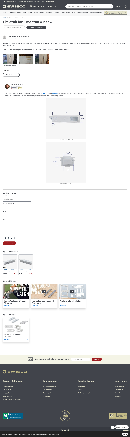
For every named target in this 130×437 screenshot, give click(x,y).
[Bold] (5, 238)
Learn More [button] (56, 434)
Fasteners (49, 12)
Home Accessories (82, 12)
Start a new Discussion (36, 27)
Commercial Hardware (15, 12)
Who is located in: (8, 203)
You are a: (6, 195)
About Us (118, 393)
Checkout (46, 396)
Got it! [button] (125, 434)
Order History (47, 390)
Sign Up (96, 359)
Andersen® (82, 386)
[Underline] (11, 238)
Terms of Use (7, 396)
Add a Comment (11, 75)
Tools (73, 12)
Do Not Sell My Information (12, 399)
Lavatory (56, 12)
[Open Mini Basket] (125, 6)
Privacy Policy (7, 393)
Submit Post (9, 243)
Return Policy (7, 390)
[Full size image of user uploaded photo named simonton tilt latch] (26, 59)
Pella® (80, 390)
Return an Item (48, 393)
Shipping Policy (8, 386)
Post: (4, 219)
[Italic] (8, 238)
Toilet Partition (65, 12)
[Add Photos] (14, 238)
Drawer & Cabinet (39, 12)
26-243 (46, 93)
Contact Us (119, 390)
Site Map (118, 396)
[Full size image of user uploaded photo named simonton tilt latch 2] (42, 59)
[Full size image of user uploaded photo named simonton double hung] (10, 59)
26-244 (55, 93)
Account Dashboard (50, 386)
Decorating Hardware (96, 12)
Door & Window (27, 12)
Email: (4, 211)
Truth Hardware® (84, 393)
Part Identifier (120, 386)
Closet (4, 12)
